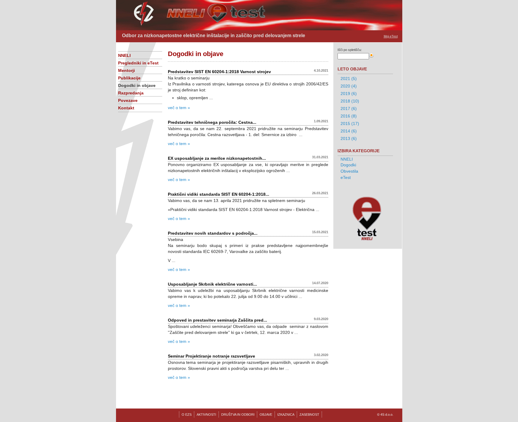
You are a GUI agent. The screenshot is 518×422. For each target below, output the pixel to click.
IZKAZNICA (285, 414)
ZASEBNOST (309, 414)
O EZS (187, 414)
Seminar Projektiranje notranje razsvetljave (211, 356)
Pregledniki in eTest (138, 63)
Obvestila (349, 171)
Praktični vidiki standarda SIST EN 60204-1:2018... (218, 194)
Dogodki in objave (137, 85)
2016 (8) (349, 116)
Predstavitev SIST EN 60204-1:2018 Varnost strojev (219, 71)
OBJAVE (266, 414)
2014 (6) (349, 131)
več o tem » (179, 107)
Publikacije (129, 78)
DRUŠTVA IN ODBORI (238, 414)
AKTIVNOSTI (206, 414)
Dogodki (348, 164)
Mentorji (126, 70)
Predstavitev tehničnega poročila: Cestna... (212, 122)
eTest (346, 177)
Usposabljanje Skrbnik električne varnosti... (212, 284)
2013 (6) (349, 138)
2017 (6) (349, 108)
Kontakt (126, 108)
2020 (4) (349, 86)
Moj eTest (391, 36)
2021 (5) (349, 78)
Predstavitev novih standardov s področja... (213, 233)
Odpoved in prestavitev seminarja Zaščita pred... (217, 320)
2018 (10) (350, 101)
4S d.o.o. (386, 414)
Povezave (128, 100)
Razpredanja (131, 93)
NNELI (124, 55)
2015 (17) (350, 123)
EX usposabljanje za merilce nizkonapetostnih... (217, 158)
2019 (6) (349, 93)
